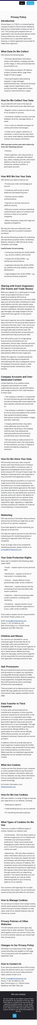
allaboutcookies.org (8, 787)
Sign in (22, 3)
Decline (20, 1016)
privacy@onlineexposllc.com (11, 549)
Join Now (30, 3)
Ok (15, 1016)
